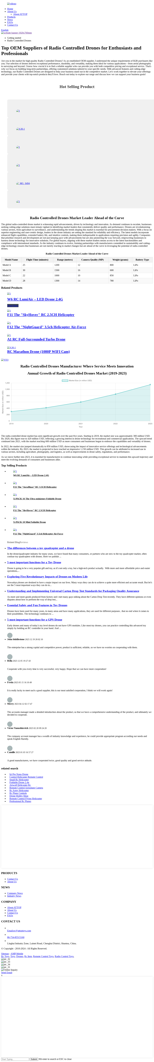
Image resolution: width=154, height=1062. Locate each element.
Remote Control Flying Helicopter (25, 798)
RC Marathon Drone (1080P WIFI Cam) (38, 352)
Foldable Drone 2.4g (19, 782)
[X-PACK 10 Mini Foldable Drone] (15, 518)
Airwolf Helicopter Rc (20, 785)
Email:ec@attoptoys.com (19, 930)
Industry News (14, 896)
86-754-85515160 (15, 937)
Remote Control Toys (43, 956)
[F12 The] (9, 323)
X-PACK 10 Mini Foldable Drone (29, 522)
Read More (13, 305)
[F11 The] (9, 310)
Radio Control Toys (64, 956)
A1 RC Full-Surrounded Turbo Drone (36, 339)
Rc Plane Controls (18, 793)
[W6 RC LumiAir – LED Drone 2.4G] (9, 293)
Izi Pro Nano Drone (18, 774)
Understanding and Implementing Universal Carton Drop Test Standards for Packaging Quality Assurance (73, 591)
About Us (12, 11)
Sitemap (5, 953)
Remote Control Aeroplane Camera (26, 787)
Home (10, 8)
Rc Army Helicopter (19, 790)
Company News (15, 893)
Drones (19, 956)
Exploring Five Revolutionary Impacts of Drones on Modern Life (47, 576)
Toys (12, 956)
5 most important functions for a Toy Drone (34, 562)
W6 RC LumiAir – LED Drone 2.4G (35, 299)
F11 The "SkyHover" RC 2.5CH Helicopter (40, 315)
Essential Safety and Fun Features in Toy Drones (37, 605)
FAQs (10, 22)
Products (11, 17)
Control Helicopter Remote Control (26, 777)
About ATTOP (20, 14)
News (10, 19)
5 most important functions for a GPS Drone (34, 619)
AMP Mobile (17, 953)
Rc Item (28, 956)
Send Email (6, 972)
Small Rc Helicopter (19, 779)
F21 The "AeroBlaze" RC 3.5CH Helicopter (35, 487)
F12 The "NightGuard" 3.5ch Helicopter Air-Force (46, 327)
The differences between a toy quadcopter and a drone (40, 548)
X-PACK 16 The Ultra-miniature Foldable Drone (37, 498)
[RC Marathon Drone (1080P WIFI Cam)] (11, 347)
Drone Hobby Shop (18, 796)
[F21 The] (15, 483)
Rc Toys (5, 956)
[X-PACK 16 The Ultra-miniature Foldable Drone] (15, 494)
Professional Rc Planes (20, 801)
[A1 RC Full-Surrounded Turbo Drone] (9, 335)
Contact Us (12, 25)
